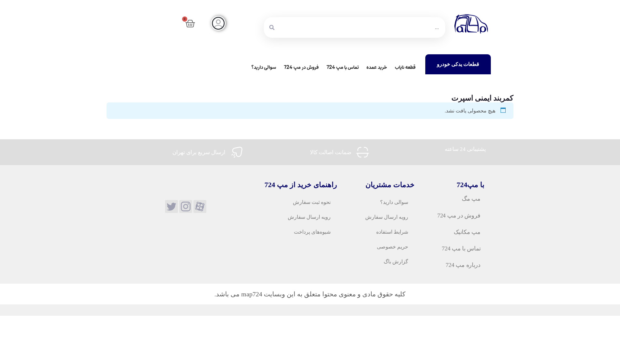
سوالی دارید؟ (263, 67)
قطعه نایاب (405, 67)
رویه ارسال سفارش (386, 217)
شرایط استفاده (392, 232)
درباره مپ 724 (463, 265)
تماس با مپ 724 (342, 67)
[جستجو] (272, 27)
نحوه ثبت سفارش (312, 202)
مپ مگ (471, 199)
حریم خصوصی (392, 246)
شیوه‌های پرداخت (312, 232)
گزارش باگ (396, 261)
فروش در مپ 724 (301, 67)
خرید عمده (377, 67)
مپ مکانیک (466, 232)
